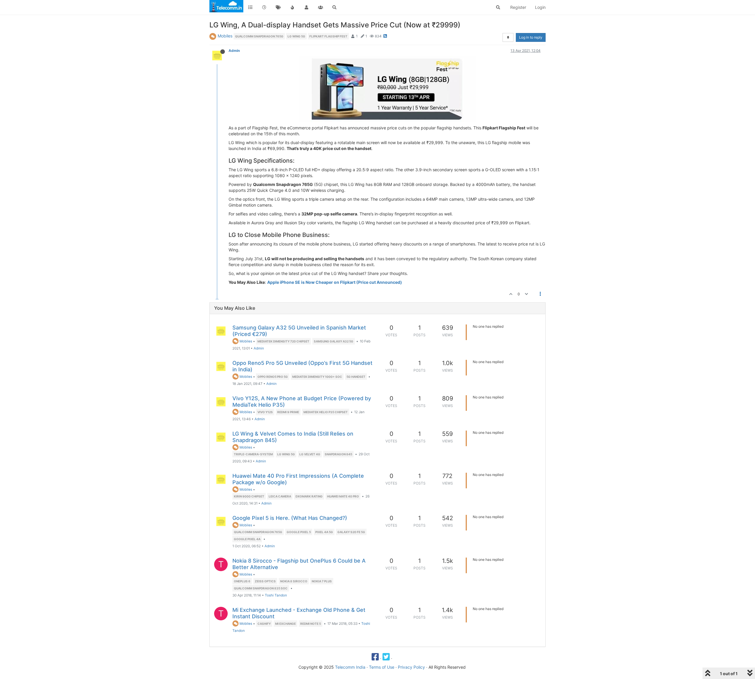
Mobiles (225, 35)
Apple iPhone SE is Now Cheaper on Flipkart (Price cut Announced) (334, 282)
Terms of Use (381, 667)
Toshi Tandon (276, 595)
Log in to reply (530, 37)
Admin (234, 50)
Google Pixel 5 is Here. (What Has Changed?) (289, 518)
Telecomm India (350, 667)
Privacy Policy (411, 667)
